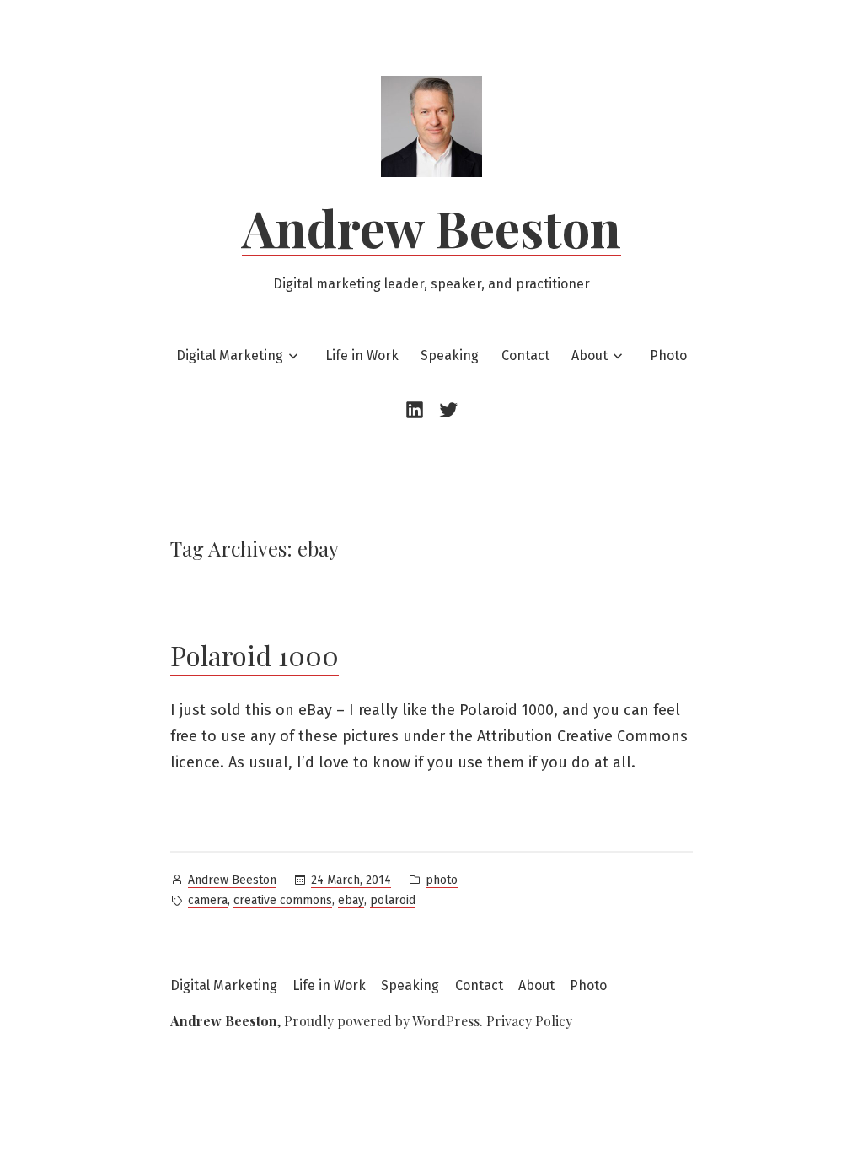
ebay (351, 900)
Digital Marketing (229, 355)
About (589, 355)
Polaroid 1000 (254, 655)
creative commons (282, 900)
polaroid (392, 900)
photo (442, 880)
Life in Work (362, 355)
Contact (525, 355)
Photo (668, 355)
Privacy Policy (529, 1021)
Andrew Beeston (431, 227)
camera (208, 900)
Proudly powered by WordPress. (385, 1021)
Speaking (450, 355)
